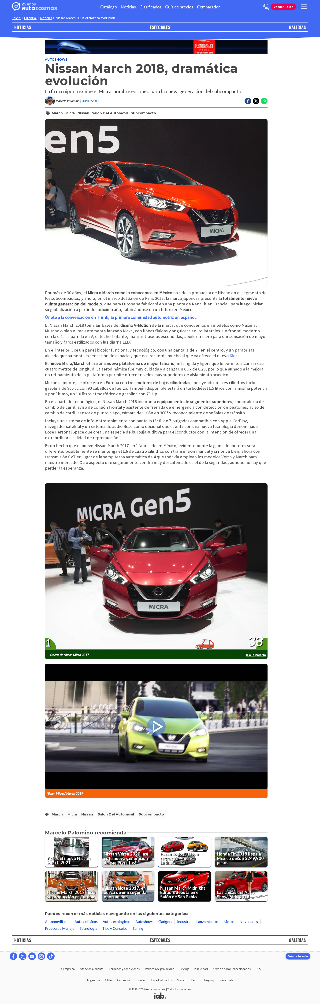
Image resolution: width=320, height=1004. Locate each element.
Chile (108, 980)
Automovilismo (57, 921)
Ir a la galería (256, 655)
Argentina (93, 980)
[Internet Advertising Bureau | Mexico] (160, 996)
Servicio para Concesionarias (232, 969)
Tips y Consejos (114, 928)
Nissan (83, 113)
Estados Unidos (161, 980)
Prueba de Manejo (59, 928)
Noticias (128, 6)
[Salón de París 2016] (156, 47)
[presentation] (156, 567)
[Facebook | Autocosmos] (13, 956)
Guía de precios (179, 6)
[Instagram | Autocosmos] (41, 956)
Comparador (208, 6)
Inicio (16, 18)
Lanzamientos (207, 921)
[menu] (304, 7)
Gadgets (165, 921)
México (181, 980)
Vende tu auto (283, 7)
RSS (258, 969)
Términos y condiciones (124, 969)
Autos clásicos (86, 921)
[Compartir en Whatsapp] (264, 101)
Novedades (248, 921)
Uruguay (208, 980)
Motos (228, 921)
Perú (194, 980)
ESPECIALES (160, 27)
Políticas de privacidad (160, 969)
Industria (184, 921)
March (57, 113)
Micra (70, 113)
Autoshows (56, 59)
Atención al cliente (92, 969)
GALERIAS (297, 27)
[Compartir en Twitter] (256, 101)
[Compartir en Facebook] (248, 101)
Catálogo (108, 6)
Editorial (30, 18)
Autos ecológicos (116, 921)
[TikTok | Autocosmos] (51, 956)
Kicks (234, 355)
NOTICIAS (22, 27)
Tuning (137, 928)
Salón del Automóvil (110, 113)
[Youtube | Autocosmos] (32, 956)
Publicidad (201, 969)
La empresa (67, 969)
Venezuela (226, 980)
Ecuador (140, 980)
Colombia (123, 980)
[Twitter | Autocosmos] (22, 956)
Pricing (184, 969)
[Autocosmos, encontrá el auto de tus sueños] (34, 7)
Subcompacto (143, 113)
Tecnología (88, 928)
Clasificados (150, 6)
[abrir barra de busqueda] (266, 7)
